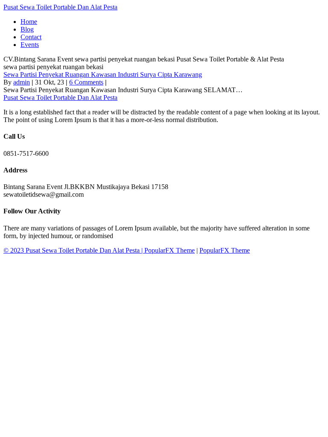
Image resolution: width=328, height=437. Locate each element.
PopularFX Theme (169, 250)
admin (21, 82)
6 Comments (86, 82)
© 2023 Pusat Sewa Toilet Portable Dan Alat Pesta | (73, 250)
